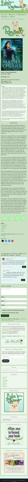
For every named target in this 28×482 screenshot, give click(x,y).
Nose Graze (14, 481)
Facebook (5, 377)
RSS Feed (5, 384)
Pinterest (5, 383)
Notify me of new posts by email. (10, 312)
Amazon (4, 228)
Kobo (3, 231)
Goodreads (4, 225)
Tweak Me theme (21, 480)
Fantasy (3, 19)
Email (3, 301)
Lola (19, 18)
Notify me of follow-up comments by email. (13, 310)
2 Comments (21, 19)
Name (3, 297)
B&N (3, 229)
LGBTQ (6, 244)
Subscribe (5, 361)
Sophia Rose (9, 258)
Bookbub (4, 226)
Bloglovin (5, 386)
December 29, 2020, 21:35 (7, 266)
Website (3, 305)
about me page (5, 328)
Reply (24, 266)
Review (8, 19)
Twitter (4, 378)
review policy (5, 331)
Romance (13, 19)
